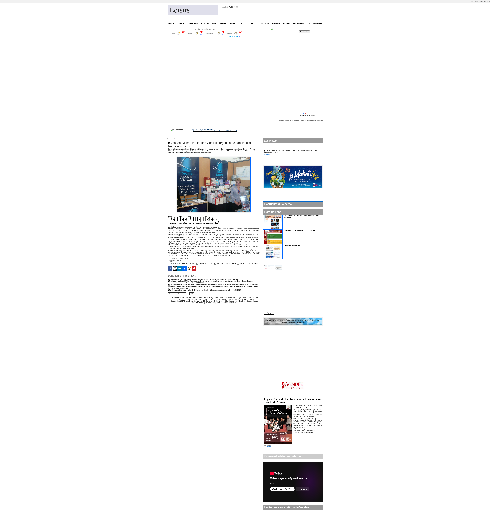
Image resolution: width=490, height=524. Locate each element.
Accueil (169, 139)
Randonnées (317, 23)
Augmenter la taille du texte (226, 263)
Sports (187, 297)
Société (237, 299)
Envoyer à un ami (188, 263)
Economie (173, 297)
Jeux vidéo (286, 23)
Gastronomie (193, 23)
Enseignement (230, 297)
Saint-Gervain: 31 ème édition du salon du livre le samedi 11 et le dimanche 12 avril (200, 279)
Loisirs (180, 10)
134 (191, 294)
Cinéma (171, 23)
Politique (181, 297)
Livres (232, 23)
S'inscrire (474, 1)
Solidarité (190, 299)
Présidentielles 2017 (177, 301)
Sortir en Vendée (298, 23)
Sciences (200, 297)
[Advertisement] (311, 72)
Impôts (212, 299)
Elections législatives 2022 (205, 303)
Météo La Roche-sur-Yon (205, 29)
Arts (252, 23)
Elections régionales (248, 299)
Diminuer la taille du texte (249, 263)
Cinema (265, 312)
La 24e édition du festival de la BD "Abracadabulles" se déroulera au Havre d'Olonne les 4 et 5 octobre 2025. (209, 285)
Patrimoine (208, 297)
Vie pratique (252, 297)
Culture (215, 297)
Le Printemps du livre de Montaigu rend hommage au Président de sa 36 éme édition (301, 121)
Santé (206, 299)
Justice (218, 299)
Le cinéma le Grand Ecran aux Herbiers (300, 230)
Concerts (214, 23)
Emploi (174, 299)
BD (242, 23)
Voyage (224, 299)
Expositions (204, 23)
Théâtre (181, 23)
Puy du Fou (265, 23)
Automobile (276, 23)
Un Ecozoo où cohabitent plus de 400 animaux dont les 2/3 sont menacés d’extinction (200, 290)
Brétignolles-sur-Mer (231, 301)
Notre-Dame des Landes (194, 301)
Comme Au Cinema (269, 314)
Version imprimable (205, 263)
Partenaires (199, 299)
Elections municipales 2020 (212, 301)
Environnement (242, 297)
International (182, 299)
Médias (222, 297)
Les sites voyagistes (292, 245)
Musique (223, 23)
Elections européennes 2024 (226, 303)
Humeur (231, 299)
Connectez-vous (484, 1)
